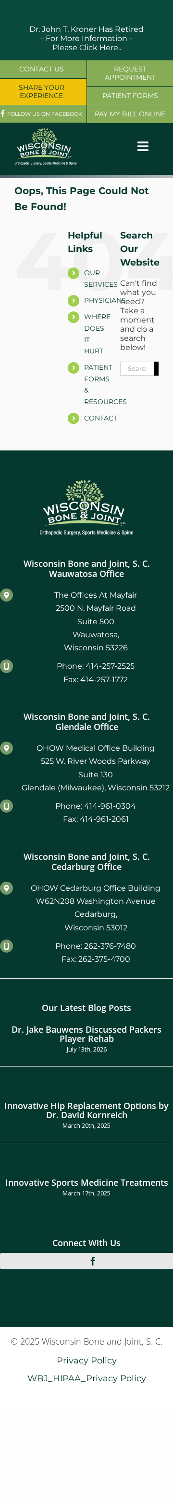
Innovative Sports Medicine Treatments (86, 1182)
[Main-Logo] (45, 131)
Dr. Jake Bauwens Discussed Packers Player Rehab (86, 1033)
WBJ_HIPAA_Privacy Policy (86, 1378)
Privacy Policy (87, 1360)
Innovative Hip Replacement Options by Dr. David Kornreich (86, 1109)
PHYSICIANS (105, 300)
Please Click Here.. (86, 47)
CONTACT (100, 418)
